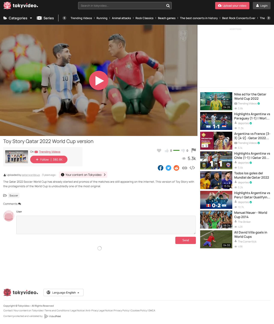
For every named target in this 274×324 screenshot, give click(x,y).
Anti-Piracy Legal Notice (99, 310)
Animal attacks (121, 18)
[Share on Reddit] (177, 168)
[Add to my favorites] (159, 151)
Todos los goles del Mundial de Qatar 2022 (251, 175)
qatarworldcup (31, 175)
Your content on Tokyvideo (28, 310)
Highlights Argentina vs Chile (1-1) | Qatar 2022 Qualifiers (252, 155)
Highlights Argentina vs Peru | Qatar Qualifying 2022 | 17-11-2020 (252, 195)
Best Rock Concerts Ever (238, 18)
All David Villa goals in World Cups (250, 234)
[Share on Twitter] (168, 168)
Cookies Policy (139, 310)
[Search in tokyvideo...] (168, 5)
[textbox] (121, 5)
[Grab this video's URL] (184, 168)
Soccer (13, 195)
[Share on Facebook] (160, 168)
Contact (7, 310)
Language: (64, 292)
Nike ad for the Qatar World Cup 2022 (250, 96)
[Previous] (64, 18)
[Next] (269, 18)
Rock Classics (144, 18)
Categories (18, 18)
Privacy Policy (121, 310)
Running (102, 18)
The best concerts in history (199, 18)
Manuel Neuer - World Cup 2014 (250, 215)
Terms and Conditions (57, 310)
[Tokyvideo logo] (20, 6)
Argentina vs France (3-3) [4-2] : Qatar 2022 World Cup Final (252, 136)
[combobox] (125, 5)
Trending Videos (81, 18)
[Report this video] (194, 151)
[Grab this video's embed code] (192, 168)
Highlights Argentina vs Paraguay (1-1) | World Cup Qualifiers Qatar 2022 (252, 116)
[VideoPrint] (52, 316)
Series (48, 18)
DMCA (152, 310)
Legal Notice (77, 310)
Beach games (167, 18)
